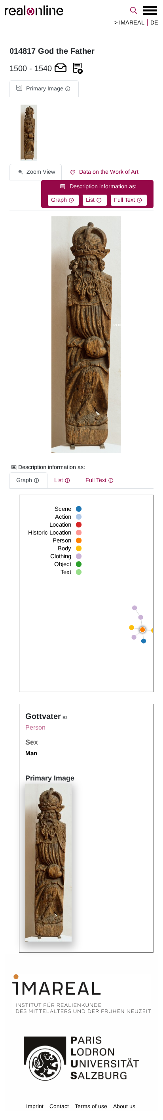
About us (124, 1106)
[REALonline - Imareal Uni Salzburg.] (81, 10)
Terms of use (91, 1106)
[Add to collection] (78, 68)
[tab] (44, 88)
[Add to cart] (60, 68)
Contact (59, 1106)
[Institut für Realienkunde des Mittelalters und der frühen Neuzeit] (81, 994)
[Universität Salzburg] (81, 1058)
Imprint (35, 1106)
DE (154, 22)
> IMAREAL (129, 22)
